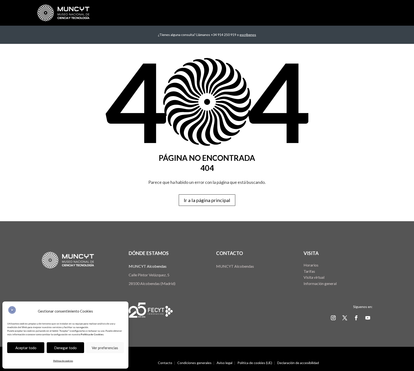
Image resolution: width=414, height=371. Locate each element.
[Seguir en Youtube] (368, 318)
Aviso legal (224, 363)
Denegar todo (65, 348)
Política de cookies (63, 360)
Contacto (165, 363)
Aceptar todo (25, 348)
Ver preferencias (105, 348)
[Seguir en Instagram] (333, 318)
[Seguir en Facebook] (356, 318)
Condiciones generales (194, 363)
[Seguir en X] (345, 318)
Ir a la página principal (207, 200)
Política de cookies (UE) (254, 363)
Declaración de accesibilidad (298, 363)
